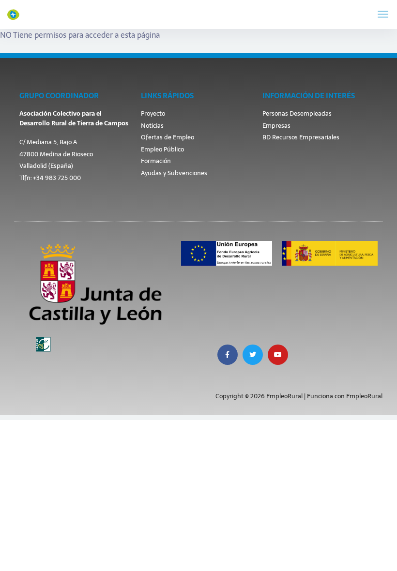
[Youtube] (278, 355)
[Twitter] (253, 355)
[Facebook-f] (227, 355)
